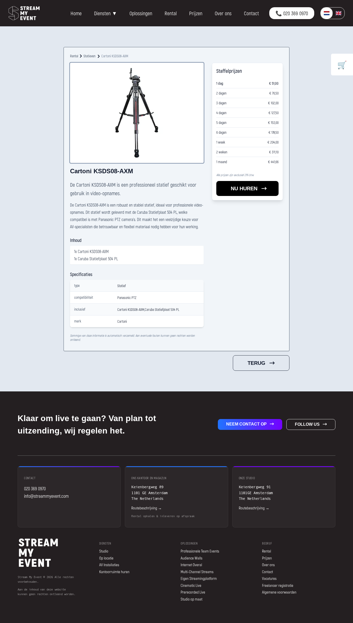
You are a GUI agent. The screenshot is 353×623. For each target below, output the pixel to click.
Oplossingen (140, 13)
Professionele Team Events (200, 551)
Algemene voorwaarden (279, 592)
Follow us (307, 424)
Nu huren (244, 188)
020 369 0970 (35, 488)
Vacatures (269, 578)
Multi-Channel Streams (197, 571)
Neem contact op (246, 424)
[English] (338, 13)
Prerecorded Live (193, 592)
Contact (251, 13)
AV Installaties (109, 564)
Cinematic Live (191, 585)
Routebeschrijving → (146, 508)
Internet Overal (191, 564)
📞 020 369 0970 (291, 13)
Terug (256, 363)
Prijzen (195, 13)
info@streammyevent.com (46, 496)
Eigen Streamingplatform (199, 578)
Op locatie (106, 558)
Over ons (223, 13)
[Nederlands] (326, 13)
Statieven (89, 56)
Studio (103, 551)
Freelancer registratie (277, 585)
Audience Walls (191, 558)
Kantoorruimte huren (114, 571)
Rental (171, 13)
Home (76, 13)
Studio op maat (191, 599)
